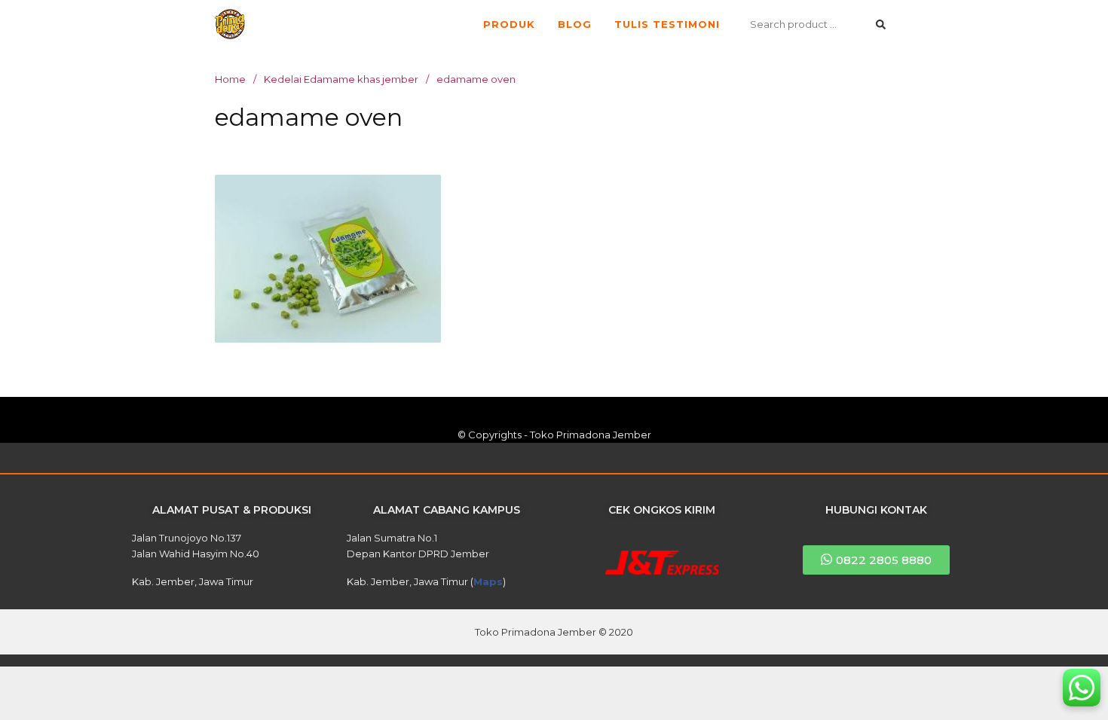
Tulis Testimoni (667, 24)
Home (230, 79)
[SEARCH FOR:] (817, 24)
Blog (575, 24)
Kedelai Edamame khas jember (341, 79)
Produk (509, 24)
